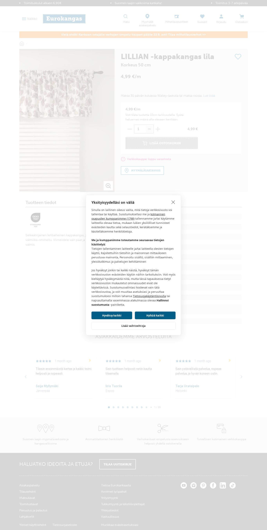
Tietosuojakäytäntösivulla (149, 296)
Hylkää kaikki (155, 315)
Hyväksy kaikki (112, 315)
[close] (173, 202)
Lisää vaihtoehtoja (133, 326)
